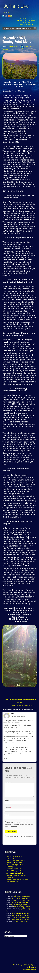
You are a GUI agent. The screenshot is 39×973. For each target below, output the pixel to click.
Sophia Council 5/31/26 (13, 869)
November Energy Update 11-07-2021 (23, 705)
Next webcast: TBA (26, 18)
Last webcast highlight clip (26, 20)
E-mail (7, 807)
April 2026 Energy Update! (14, 873)
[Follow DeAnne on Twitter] (3, 16)
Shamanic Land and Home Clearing (17, 879)
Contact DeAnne (26, 22)
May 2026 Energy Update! (14, 871)
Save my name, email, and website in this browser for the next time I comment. (19, 824)
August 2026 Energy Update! (15, 860)
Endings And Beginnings (14, 856)
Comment (8, 782)
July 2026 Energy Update (14, 862)
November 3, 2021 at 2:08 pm (18, 716)
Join (8, 12)
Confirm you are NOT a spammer (19, 836)
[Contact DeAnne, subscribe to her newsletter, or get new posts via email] (11, 16)
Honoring (9, 867)
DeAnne (26, 47)
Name (7, 800)
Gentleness (10, 858)
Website (8, 815)
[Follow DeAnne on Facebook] (6, 16)
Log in (4, 12)
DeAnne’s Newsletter (29, 969)
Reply (5, 758)
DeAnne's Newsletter (26, 24)
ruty (24, 768)
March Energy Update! (13, 881)
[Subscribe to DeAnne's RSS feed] (9, 16)
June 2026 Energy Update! (14, 864)
